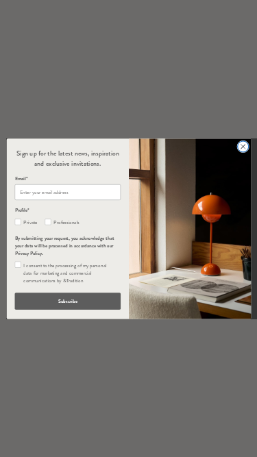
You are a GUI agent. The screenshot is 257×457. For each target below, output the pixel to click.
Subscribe (67, 301)
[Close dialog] (242, 145)
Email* (20, 178)
